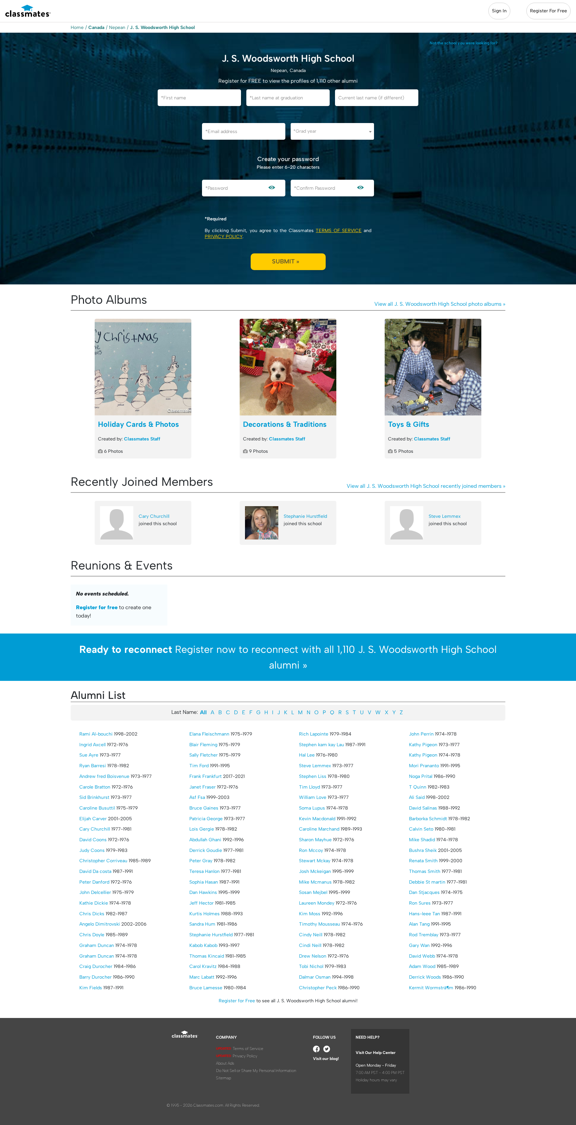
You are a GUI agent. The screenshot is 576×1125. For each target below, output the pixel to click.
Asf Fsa (197, 797)
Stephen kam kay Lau (321, 745)
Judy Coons (92, 850)
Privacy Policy (223, 236)
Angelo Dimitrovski (99, 924)
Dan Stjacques (424, 892)
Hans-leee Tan (424, 914)
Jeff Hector (201, 903)
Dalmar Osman (315, 977)
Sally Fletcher (203, 755)
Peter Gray (200, 861)
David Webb (422, 956)
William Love (312, 797)
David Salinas (423, 808)
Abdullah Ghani (205, 840)
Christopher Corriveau (103, 861)
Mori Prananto (424, 766)
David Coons (93, 840)
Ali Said (417, 797)
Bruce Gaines (203, 808)
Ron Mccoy (311, 850)
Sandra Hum (202, 924)
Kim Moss (309, 914)
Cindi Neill (310, 945)
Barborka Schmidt (428, 819)
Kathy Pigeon (423, 745)
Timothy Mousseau (319, 924)
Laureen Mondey (316, 903)
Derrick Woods (425, 977)
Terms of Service (338, 230)
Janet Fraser (202, 787)
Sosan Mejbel (313, 892)
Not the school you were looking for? (464, 43)
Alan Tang (419, 924)
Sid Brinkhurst (94, 797)
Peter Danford (94, 882)
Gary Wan (419, 945)
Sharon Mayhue (315, 840)
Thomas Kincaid (206, 956)
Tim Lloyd (309, 787)
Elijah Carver (93, 819)
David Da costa (95, 871)
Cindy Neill (310, 935)
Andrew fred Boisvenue (104, 776)
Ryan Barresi (92, 766)
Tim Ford (199, 766)
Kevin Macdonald (317, 819)
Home (77, 27)
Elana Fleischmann (209, 734)
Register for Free (237, 1001)
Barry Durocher (95, 977)
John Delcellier (95, 892)
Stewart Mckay (314, 861)
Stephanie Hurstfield (305, 516)
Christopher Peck (318, 988)
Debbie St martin (427, 882)
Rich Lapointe (313, 734)
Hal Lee (307, 755)
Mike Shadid (422, 840)
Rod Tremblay (423, 935)
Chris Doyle (91, 935)
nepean (117, 27)
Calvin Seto (421, 829)
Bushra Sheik (423, 850)
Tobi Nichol (311, 966)
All (203, 712)
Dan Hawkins (203, 892)
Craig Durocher (95, 966)
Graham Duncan (96, 945)
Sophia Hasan (203, 882)
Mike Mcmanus (315, 882)
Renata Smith (423, 861)
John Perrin (421, 734)
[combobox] (332, 131)
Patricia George (206, 819)
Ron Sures (420, 903)
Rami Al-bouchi (96, 734)
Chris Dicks (91, 914)
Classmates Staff (142, 439)
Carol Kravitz (203, 966)
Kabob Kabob (203, 945)
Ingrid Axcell (92, 745)
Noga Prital (420, 776)
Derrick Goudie (205, 850)
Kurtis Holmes (204, 914)
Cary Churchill (154, 516)
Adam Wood (422, 966)
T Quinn (417, 787)
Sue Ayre (88, 755)
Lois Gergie (201, 829)
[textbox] (332, 131)
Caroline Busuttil (97, 808)
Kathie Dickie (93, 903)
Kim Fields (90, 988)
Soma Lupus (312, 808)
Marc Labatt (201, 977)
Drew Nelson (312, 956)
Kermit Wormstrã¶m (431, 988)
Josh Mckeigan (315, 871)
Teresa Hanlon (204, 871)
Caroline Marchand (319, 829)
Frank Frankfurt (205, 776)
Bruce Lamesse (205, 988)
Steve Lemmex (445, 516)
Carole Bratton (94, 787)
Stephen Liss (312, 776)
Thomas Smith (424, 871)
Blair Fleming (203, 745)
